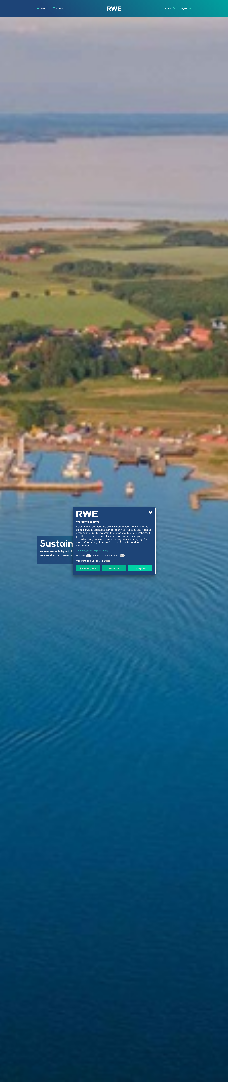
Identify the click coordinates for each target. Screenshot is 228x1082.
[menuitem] (58, 8)
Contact (60, 8)
